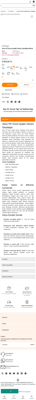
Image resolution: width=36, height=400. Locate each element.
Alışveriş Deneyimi (7, 277)
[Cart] (33, 2)
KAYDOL (32, 344)
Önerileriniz (5, 271)
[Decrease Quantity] (3, 80)
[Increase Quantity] (33, 80)
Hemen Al (26, 84)
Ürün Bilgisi (5, 119)
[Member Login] (30, 2)
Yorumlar (4, 259)
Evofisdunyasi (15, 51)
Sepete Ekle (10, 84)
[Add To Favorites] (32, 16)
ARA (33, 5)
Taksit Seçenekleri (7, 265)
